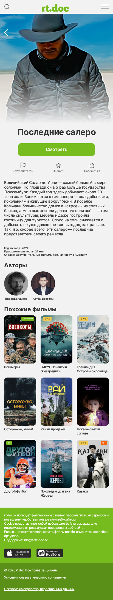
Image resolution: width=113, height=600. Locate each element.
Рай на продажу (53, 429)
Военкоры (12, 367)
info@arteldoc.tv (35, 540)
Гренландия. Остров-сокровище (92, 369)
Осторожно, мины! (18, 429)
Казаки (82, 491)
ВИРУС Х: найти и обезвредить (54, 369)
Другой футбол (15, 491)
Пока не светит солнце (88, 431)
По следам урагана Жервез (55, 493)
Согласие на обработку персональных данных (39, 589)
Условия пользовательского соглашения (35, 577)
